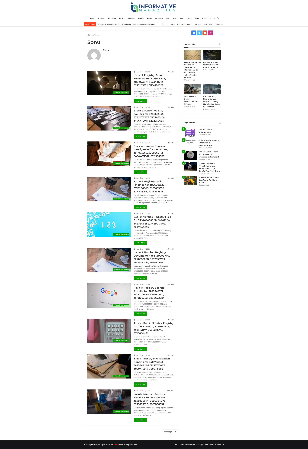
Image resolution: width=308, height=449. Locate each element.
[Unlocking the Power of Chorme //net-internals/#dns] (190, 143)
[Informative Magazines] (154, 7)
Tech (189, 18)
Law (167, 18)
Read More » (140, 101)
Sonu (106, 50)
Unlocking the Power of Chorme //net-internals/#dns (209, 142)
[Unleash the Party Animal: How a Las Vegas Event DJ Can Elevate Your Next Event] (190, 166)
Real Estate (208, 24)
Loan (174, 18)
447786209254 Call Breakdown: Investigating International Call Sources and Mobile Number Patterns (192, 70)
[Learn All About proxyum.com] (190, 132)
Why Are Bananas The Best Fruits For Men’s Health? (208, 180)
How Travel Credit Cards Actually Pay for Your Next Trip (118, 24)
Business (101, 18)
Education (112, 18)
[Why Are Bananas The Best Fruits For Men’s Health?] (190, 180)
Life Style (198, 24)
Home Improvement (184, 24)
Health (149, 18)
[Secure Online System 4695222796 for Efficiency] (192, 89)
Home (92, 18)
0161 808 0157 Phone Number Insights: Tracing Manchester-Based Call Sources (211, 101)
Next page (168, 432)
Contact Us (206, 18)
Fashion (122, 18)
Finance (131, 18)
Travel (196, 18)
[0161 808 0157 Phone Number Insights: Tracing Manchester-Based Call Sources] (212, 89)
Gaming (141, 18)
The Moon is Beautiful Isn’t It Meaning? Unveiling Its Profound (209, 154)
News (182, 18)
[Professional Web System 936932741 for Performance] (212, 55)
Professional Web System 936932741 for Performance (211, 64)
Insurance (159, 18)
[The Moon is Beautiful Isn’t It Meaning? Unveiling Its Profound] (190, 155)
